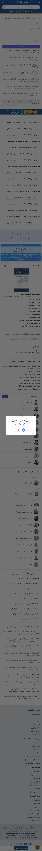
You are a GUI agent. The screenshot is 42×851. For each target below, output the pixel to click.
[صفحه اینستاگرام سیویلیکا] (18, 430)
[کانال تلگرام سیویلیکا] (23, 430)
